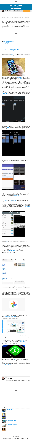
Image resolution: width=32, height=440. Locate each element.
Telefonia (16, 6)
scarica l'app (6, 200)
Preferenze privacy (17, 436)
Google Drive (15, 80)
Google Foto (6, 48)
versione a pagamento (13, 198)
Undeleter (6, 44)
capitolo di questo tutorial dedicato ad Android (10, 316)
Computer (14, 6)
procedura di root (16, 195)
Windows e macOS (22, 340)
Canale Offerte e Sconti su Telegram (8, 10)
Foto (5, 46)
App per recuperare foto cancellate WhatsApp (8, 50)
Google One (14, 81)
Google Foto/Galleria (7, 42)
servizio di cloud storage (27, 206)
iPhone (24, 254)
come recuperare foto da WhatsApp (6, 364)
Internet (18, 6)
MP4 (4, 198)
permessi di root (12, 238)
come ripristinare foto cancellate (22, 341)
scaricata (7, 241)
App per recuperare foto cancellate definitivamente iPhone (12, 49)
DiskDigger (6, 43)
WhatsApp (15, 359)
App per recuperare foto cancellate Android (8, 41)
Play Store (10, 200)
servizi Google (19, 77)
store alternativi (15, 200)
